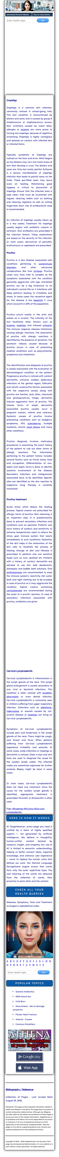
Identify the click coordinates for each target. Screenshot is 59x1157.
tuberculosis (13, 711)
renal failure (33, 427)
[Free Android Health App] (29, 1061)
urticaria (47, 325)
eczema (25, 129)
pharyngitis (12, 696)
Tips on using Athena (42, 14)
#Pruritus (29, 808)
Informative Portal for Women (18, 14)
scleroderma (34, 423)
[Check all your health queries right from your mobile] (29, 1050)
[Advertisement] (29, 61)
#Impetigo (17, 808)
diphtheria (46, 707)
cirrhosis (38, 271)
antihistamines (14, 572)
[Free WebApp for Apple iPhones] (29, 1071)
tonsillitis (47, 693)
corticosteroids (14, 590)
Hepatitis (38, 300)
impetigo (21, 325)
